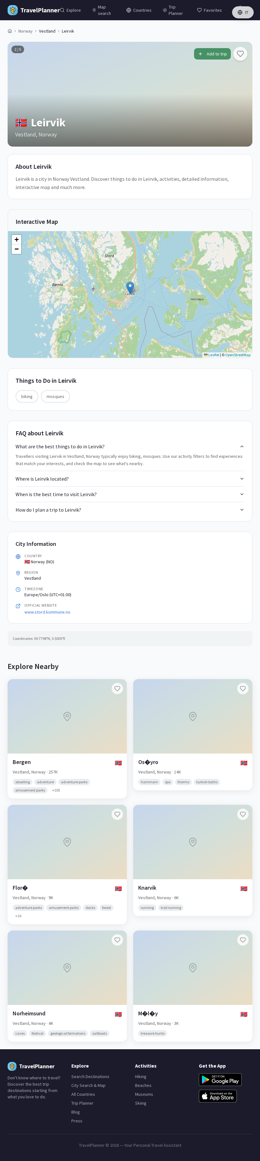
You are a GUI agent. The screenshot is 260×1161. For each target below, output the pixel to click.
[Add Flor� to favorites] (117, 814)
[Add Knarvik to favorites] (243, 814)
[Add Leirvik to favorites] (240, 54)
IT (246, 12)
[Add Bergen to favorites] (117, 688)
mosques (55, 396)
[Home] (10, 31)
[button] (130, 287)
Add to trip (217, 54)
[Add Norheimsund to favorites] (117, 940)
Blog (75, 1112)
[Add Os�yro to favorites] (243, 688)
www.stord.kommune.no (47, 612)
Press (76, 1121)
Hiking (140, 1076)
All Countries (83, 1094)
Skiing (140, 1103)
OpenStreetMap (237, 354)
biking (27, 396)
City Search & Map (88, 1085)
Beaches (143, 1085)
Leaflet (213, 354)
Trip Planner (82, 1103)
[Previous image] (17, 94)
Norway (25, 31)
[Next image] (242, 94)
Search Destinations (90, 1076)
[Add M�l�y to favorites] (243, 940)
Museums (144, 1094)
